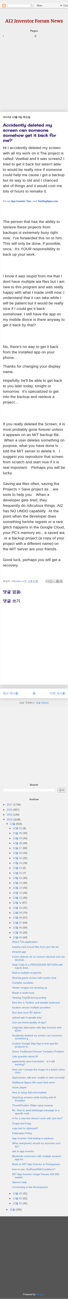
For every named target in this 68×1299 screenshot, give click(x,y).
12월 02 (18, 1198)
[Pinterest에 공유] (61, 581)
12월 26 (18, 853)
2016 (10, 809)
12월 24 (18, 863)
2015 (10, 814)
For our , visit (30, 201)
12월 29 (18, 838)
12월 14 (18, 887)
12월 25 (18, 858)
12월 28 (18, 843)
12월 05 (18, 932)
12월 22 (18, 873)
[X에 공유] (54, 581)
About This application (25, 941)
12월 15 (18, 882)
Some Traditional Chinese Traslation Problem (38, 1051)
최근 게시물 (10, 693)
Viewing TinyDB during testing (29, 997)
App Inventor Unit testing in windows (33, 1138)
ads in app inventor (23, 1151)
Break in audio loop (23, 992)
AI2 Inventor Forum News (34, 21)
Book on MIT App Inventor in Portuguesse (36, 1164)
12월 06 (18, 927)
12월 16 (18, 877)
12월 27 (18, 848)
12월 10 (18, 907)
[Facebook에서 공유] (57, 581)
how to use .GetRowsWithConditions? (33, 1169)
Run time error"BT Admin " (27, 1012)
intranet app (19, 951)
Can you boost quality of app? (29, 1022)
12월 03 (18, 1193)
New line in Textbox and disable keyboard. (36, 1002)
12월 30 (18, 833)
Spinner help (19, 1182)
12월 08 (18, 917)
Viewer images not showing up (29, 987)
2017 (10, 804)
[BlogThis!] (51, 581)
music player (19, 1087)
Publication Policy (22, 1133)
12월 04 (18, 937)
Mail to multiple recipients (26, 972)
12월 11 (17, 902)
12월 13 (18, 892)
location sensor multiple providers (31, 1007)
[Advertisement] (34, 72)
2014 (10, 819)
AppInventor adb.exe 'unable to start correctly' (38, 1077)
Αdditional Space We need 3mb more (33, 1082)
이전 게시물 (57, 693)
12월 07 (18, 922)
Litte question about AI (25, 1056)
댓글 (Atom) (42, 702)
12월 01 (18, 1203)
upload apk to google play (27, 1017)
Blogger (40, 1294)
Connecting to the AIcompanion (30, 1187)
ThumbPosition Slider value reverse (32, 1105)
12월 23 (18, 867)
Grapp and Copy (21, 1123)
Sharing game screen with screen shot (34, 977)
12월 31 (18, 828)
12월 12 (18, 897)
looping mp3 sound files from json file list (35, 946)
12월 (13, 823)
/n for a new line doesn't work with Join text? (37, 1118)
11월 (13, 1209)
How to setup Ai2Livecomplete (29, 1092)
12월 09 (18, 912)
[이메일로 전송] (47, 581)
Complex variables (22, 982)
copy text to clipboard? (25, 1128)
